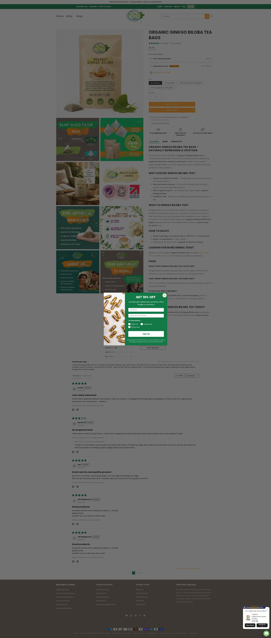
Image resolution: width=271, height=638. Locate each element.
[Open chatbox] (266, 634)
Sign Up (146, 334)
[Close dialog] (164, 295)
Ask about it (262, 625)
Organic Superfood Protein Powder (259, 616)
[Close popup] (267, 609)
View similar (250, 625)
